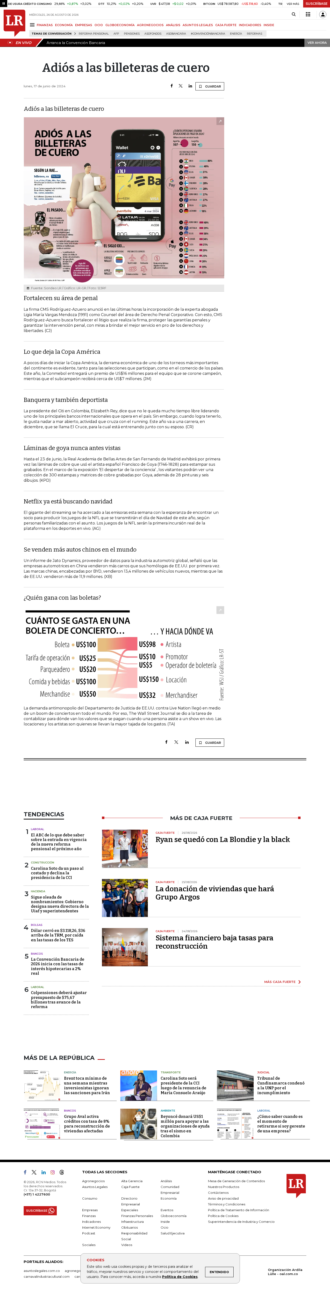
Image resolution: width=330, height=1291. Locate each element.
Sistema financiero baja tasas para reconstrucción (214, 942)
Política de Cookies (180, 1277)
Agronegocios (93, 1181)
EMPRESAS (83, 25)
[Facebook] (172, 86)
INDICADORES (250, 25)
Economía (169, 1198)
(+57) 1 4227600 (37, 1194)
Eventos (167, 1210)
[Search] (293, 14)
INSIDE (269, 25)
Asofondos (152, 33)
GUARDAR (212, 86)
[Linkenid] (46, 1173)
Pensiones (132, 33)
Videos (126, 1245)
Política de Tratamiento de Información (238, 1210)
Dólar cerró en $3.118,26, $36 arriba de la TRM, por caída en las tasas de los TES (58, 935)
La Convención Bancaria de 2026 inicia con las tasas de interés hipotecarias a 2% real (57, 966)
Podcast (88, 1233)
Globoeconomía (174, 1216)
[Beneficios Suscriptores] (308, 14)
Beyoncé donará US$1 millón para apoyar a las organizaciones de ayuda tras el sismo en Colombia (185, 1126)
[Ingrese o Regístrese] (322, 14)
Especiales (129, 1210)
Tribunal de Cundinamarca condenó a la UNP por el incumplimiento (281, 1085)
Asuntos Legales (95, 1187)
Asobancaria (176, 33)
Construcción (42, 862)
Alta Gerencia (132, 1181)
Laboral (37, 829)
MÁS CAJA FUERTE (279, 982)
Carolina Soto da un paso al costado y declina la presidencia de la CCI (57, 873)
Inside (165, 1222)
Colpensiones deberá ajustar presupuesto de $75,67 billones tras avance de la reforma (59, 999)
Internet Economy (96, 1227)
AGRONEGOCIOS (150, 25)
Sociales (88, 1245)
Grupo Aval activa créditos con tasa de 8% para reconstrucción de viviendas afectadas (87, 1123)
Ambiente (168, 1110)
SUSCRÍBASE (317, 3)
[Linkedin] (190, 86)
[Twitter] (181, 86)
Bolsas (37, 925)
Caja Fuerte (130, 1187)
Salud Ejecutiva (173, 1233)
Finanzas (89, 1216)
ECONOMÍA (64, 25)
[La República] (14, 23)
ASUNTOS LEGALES (198, 25)
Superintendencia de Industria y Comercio (241, 1222)
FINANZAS (45, 25)
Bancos (37, 953)
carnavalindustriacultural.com (47, 1276)
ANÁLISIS (173, 25)
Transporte (171, 1072)
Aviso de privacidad (223, 1198)
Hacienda (38, 891)
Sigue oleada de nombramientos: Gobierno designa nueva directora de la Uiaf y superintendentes (60, 904)
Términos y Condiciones (226, 1204)
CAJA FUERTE (226, 25)
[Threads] (63, 1173)
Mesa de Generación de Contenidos (236, 1181)
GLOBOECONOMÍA (120, 25)
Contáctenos (218, 1193)
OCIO (98, 25)
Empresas (90, 1210)
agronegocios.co (78, 1271)
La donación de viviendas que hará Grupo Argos (215, 893)
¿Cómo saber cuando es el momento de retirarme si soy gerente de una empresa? (281, 1123)
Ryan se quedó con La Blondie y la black (223, 839)
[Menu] (33, 25)
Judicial (263, 1072)
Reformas (254, 33)
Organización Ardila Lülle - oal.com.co (285, 1272)
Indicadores (91, 1222)
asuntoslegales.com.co (42, 1271)
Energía (236, 33)
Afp (116, 33)
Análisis (166, 1181)
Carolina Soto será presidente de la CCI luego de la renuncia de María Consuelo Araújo (183, 1085)
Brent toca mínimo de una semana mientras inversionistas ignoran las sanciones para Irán (87, 1085)
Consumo (89, 1198)
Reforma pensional (94, 33)
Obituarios (129, 1227)
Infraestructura (132, 1222)
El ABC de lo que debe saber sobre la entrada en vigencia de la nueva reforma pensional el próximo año (59, 842)
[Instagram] (54, 1173)
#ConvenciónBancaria (208, 33)
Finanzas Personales (137, 1216)
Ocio (164, 1227)
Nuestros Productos (223, 1187)
